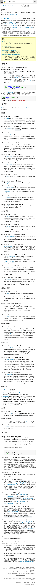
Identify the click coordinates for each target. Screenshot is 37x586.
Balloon (7, 118)
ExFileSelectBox (10, 256)
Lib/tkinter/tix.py (10, 10)
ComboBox (9, 134)
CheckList (9, 305)
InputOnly (9, 413)
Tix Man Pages (6, 46)
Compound (6, 396)
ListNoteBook (10, 359)
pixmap (5, 393)
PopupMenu (9, 187)
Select (8, 197)
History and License (20, 575)
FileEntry (8, 279)
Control (8, 144)
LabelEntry (9, 156)
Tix (2, 108)
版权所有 (13, 567)
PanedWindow (10, 347)
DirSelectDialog (10, 236)
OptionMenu (9, 183)
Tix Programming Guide (9, 50)
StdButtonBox (10, 206)
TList (7, 328)
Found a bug (31, 582)
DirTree (8, 226)
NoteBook (9, 374)
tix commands (10, 438)
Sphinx (27, 584)
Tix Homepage (6, 41)
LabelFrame (9, 164)
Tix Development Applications (11, 54)
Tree (7, 316)
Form (7, 426)
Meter (8, 176)
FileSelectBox (10, 268)
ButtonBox (9, 128)
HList (7, 293)
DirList (8, 216)
